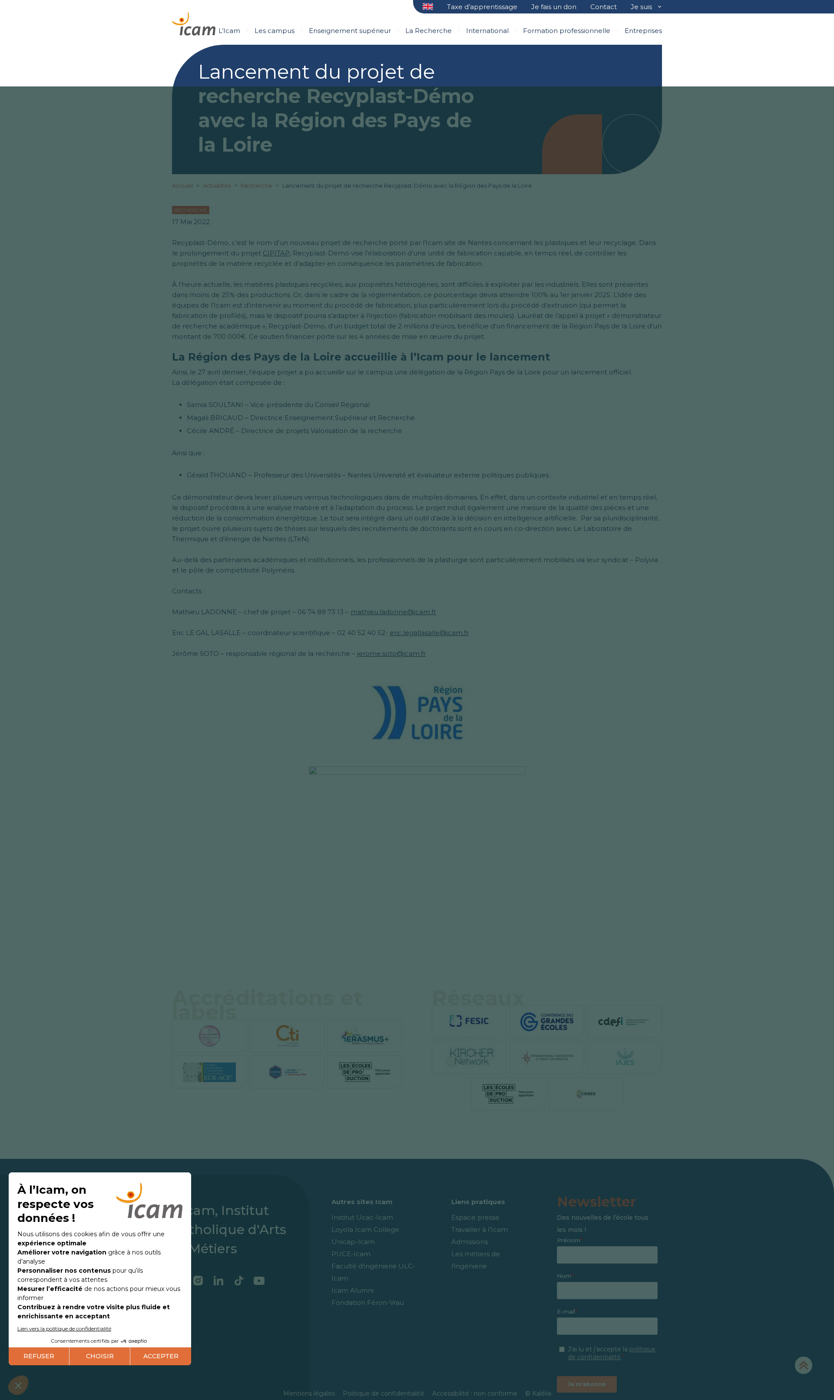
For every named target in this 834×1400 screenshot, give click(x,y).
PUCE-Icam (351, 1254)
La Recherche (428, 30)
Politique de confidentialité (383, 1393)
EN (428, 7)
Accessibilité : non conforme (474, 1393)
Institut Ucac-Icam (362, 1217)
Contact (603, 7)
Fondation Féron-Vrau (367, 1302)
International (487, 30)
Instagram (197, 1280)
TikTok (238, 1280)
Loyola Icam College (365, 1229)
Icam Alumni (352, 1290)
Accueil (183, 185)
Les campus (275, 30)
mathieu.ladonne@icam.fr (393, 612)
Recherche (257, 185)
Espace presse (475, 1217)
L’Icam (229, 30)
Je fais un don (553, 7)
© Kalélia (538, 1393)
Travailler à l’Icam (479, 1229)
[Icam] (193, 22)
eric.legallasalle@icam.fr (429, 633)
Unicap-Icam (353, 1242)
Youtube (259, 1280)
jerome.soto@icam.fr (391, 653)
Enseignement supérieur (350, 30)
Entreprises (643, 30)
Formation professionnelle (566, 30)
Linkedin (218, 1280)
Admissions (469, 1242)
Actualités (217, 185)
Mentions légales (309, 1393)
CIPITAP (276, 253)
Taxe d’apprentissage (482, 7)
